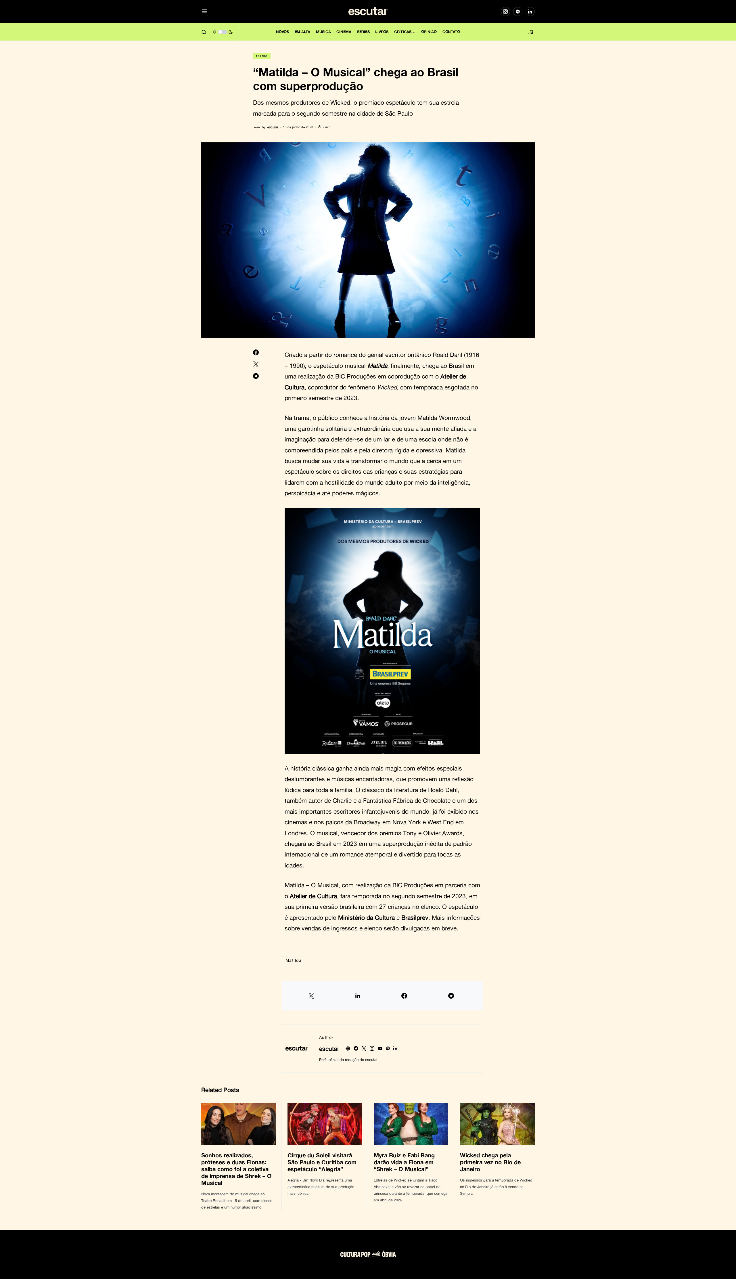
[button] (204, 11)
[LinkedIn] (530, 11)
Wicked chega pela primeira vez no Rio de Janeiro (490, 1162)
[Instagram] (505, 11)
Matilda (293, 960)
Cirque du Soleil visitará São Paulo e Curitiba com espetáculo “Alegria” (322, 1162)
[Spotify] (517, 11)
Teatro (262, 56)
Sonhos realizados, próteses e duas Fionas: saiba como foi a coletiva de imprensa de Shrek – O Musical (236, 1169)
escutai (329, 1048)
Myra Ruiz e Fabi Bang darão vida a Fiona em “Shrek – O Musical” (404, 1162)
